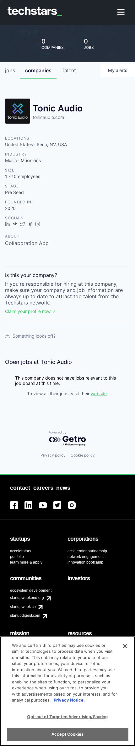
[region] (67, 691)
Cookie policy (83, 455)
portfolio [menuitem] (17, 556)
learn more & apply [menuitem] (26, 562)
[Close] (125, 646)
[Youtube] (46, 509)
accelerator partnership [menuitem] (87, 551)
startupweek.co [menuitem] (23, 607)
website (99, 393)
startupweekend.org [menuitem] (27, 597)
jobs (10, 70)
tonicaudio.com (48, 117)
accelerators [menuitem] (20, 551)
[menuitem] (121, 12)
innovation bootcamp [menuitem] (85, 562)
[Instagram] (75, 509)
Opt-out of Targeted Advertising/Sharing (67, 716)
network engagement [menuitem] (86, 556)
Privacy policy (53, 455)
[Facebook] (17, 509)
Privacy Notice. (69, 700)
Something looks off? (34, 336)
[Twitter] (60, 509)
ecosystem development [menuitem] (30, 590)
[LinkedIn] (31, 509)
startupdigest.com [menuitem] (25, 615)
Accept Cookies (67, 734)
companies (38, 70)
